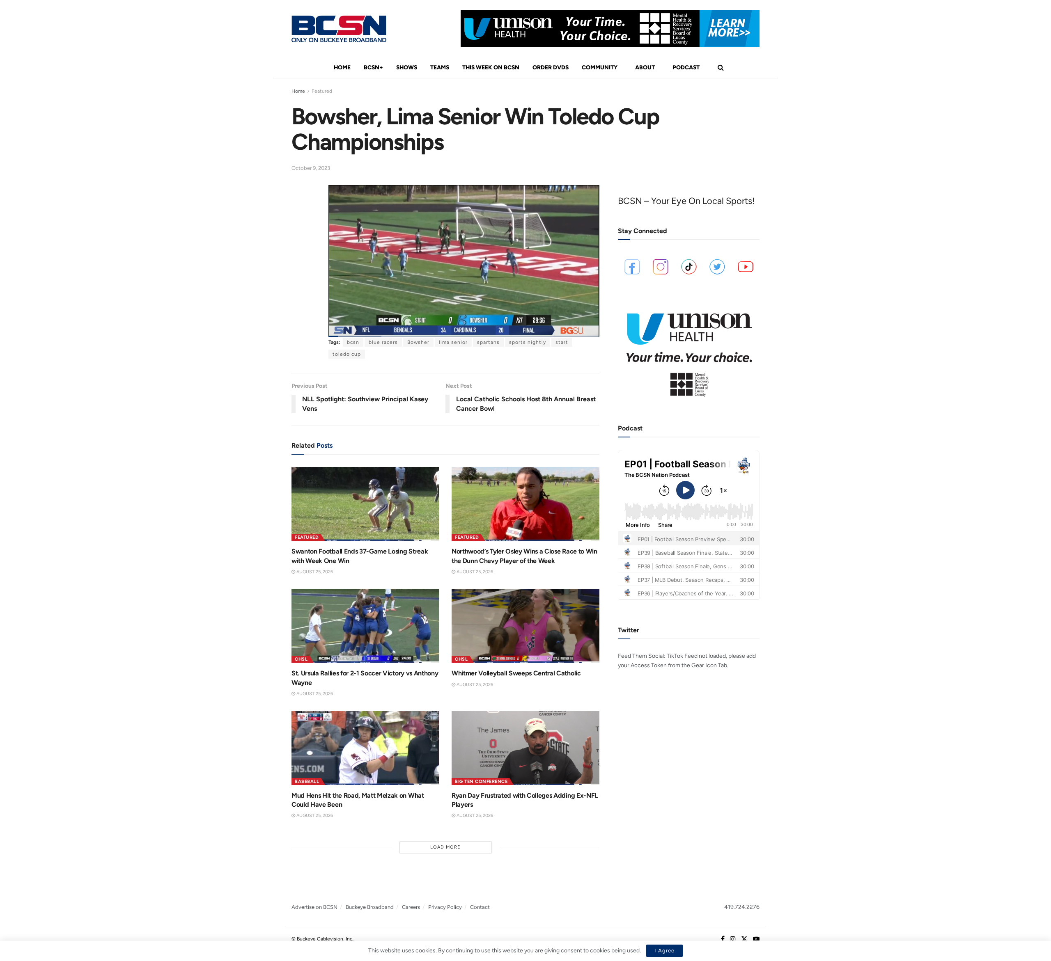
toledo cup (347, 354)
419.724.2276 (742, 907)
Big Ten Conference (481, 781)
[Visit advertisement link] (610, 28)
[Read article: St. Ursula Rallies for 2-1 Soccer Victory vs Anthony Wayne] (365, 626)
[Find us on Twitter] (744, 939)
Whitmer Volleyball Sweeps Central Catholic (516, 673)
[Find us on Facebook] (723, 939)
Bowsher (418, 342)
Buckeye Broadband (370, 907)
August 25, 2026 (314, 571)
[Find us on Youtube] (756, 939)
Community (599, 67)
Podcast (686, 67)
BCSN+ (373, 67)
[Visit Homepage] (338, 29)
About (645, 67)
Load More (445, 847)
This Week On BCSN (490, 67)
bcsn (353, 342)
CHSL (301, 659)
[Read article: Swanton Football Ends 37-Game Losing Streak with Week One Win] (365, 504)
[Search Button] (721, 67)
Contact (480, 907)
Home (342, 67)
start (561, 342)
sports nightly (527, 342)
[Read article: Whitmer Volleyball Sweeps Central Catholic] (525, 626)
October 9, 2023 (310, 168)
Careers (411, 907)
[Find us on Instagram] (733, 939)
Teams (439, 67)
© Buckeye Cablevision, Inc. (322, 939)
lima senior (453, 342)
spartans (488, 342)
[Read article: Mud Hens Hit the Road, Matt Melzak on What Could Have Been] (365, 748)
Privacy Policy (445, 907)
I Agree (664, 950)
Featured (322, 91)
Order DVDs (550, 67)
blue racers (383, 342)
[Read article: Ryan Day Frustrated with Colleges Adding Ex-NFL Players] (525, 748)
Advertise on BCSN (314, 907)
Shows (406, 67)
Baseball (307, 781)
